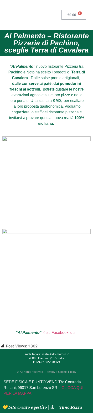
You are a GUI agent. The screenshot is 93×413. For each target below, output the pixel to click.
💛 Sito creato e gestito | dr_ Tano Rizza (42, 407)
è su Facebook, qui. (60, 333)
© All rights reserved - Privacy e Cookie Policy (46, 372)
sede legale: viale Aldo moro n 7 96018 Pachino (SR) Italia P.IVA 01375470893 (47, 358)
